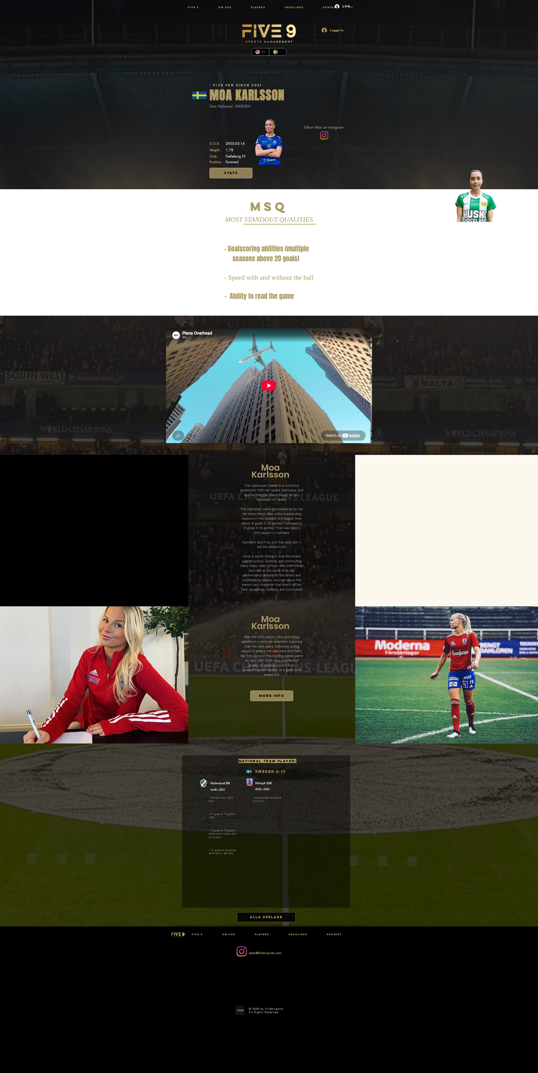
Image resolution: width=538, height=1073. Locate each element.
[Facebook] (242, 964)
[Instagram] (324, 135)
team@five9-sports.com (265, 953)
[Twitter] (242, 939)
